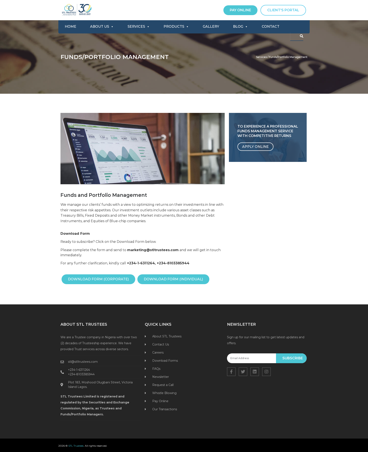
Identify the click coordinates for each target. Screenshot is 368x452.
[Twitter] (243, 371)
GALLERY (211, 26)
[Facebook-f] (231, 371)
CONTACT (270, 26)
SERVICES (136, 26)
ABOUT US (99, 26)
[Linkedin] (254, 371)
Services (261, 57)
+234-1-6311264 (141, 263)
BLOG (238, 26)
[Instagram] (266, 371)
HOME (70, 26)
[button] (240, 10)
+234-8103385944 (173, 263)
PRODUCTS (174, 26)
